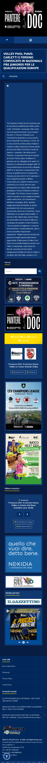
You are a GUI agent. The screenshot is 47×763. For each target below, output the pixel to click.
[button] (6, 756)
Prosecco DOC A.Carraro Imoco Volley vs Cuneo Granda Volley (24, 365)
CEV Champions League (24, 522)
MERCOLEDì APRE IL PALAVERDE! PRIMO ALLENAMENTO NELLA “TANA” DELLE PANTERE (22, 708)
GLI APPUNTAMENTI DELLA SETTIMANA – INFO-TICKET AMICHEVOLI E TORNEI (21, 700)
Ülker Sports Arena (24, 526)
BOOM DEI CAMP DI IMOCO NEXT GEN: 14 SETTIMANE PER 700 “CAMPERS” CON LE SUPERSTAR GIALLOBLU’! (21, 716)
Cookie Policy (7, 685)
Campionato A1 (18, 372)
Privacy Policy (7, 678)
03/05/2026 (24, 500)
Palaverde (31, 372)
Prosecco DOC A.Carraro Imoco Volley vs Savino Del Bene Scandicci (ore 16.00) (24, 505)
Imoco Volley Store (8, 666)
